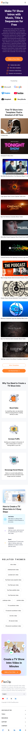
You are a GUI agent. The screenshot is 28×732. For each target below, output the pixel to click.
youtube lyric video (13, 575)
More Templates (14, 365)
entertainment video (13, 569)
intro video (13, 564)
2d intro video (13, 616)
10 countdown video (13, 605)
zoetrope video (7, 600)
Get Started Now (13, 371)
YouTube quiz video (13, 585)
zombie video (20, 600)
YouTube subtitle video (13, 590)
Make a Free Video (14, 59)
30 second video (13, 621)
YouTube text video (13, 595)
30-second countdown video (13, 626)
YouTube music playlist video (13, 580)
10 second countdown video (13, 610)
